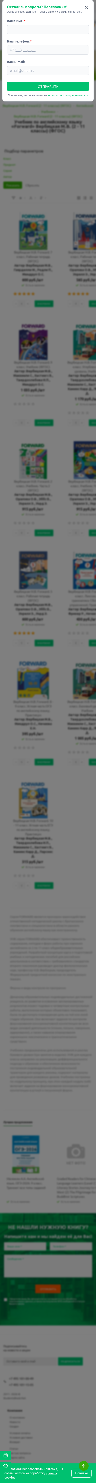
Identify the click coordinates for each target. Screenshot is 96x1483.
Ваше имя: (15, 21)
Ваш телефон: (18, 41)
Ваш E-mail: (16, 62)
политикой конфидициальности (68, 95)
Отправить (48, 86)
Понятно (81, 1473)
